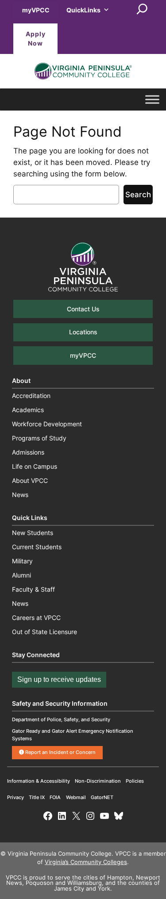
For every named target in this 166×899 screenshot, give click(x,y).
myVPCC (36, 10)
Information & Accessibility (38, 781)
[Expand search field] (142, 9)
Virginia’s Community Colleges (86, 862)
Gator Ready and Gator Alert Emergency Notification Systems (72, 735)
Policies (135, 781)
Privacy (15, 797)
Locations (83, 332)
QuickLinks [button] (83, 10)
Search (138, 194)
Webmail (76, 797)
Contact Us (83, 309)
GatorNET (102, 797)
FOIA (55, 797)
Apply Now (36, 38)
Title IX (37, 797)
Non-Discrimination (98, 781)
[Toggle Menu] (152, 99)
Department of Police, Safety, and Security (61, 719)
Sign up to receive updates (59, 679)
